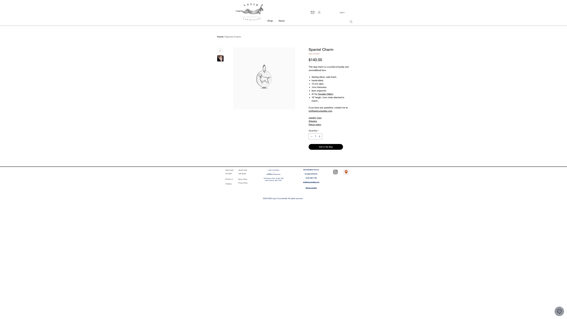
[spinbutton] (315, 136)
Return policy (315, 124)
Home (220, 36)
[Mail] (312, 12)
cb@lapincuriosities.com (320, 111)
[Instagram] (335, 172)
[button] (319, 12)
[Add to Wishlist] (347, 147)
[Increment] (320, 136)
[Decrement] (311, 136)
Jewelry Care (315, 118)
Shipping (313, 121)
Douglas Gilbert (325, 94)
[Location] (346, 172)
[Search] (351, 22)
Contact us (229, 179)
